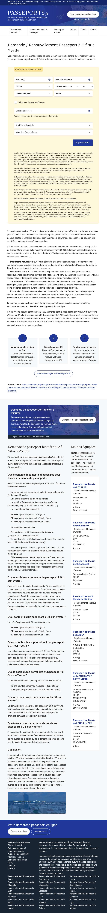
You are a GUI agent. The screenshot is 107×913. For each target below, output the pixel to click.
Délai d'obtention (69, 387)
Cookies (11, 865)
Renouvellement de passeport (38, 31)
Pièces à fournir (15, 845)
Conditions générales (17, 860)
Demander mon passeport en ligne (77, 420)
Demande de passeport (16, 31)
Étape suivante (82, 142)
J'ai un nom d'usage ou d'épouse (31, 102)
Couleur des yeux (23, 93)
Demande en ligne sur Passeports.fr (53, 373)
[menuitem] (18, 31)
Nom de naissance (64, 79)
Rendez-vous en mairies (19, 842)
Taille (58, 93)
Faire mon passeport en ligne (83, 14)
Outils (83, 29)
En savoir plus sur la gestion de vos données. (60, 198)
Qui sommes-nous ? (17, 848)
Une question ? (41, 831)
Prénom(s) (20, 79)
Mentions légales (16, 857)
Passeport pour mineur (86, 384)
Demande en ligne (19, 831)
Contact (93, 29)
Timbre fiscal (37, 387)
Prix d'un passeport (52, 387)
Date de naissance (64, 86)
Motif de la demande (25, 125)
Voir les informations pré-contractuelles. (28, 198)
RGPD (10, 863)
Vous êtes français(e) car (27, 132)
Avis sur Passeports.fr (18, 854)
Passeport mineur (59, 31)
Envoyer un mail (80, 510)
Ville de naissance (24, 111)
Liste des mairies (16, 851)
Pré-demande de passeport (63, 384)
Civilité (19, 86)
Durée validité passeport (19, 387)
